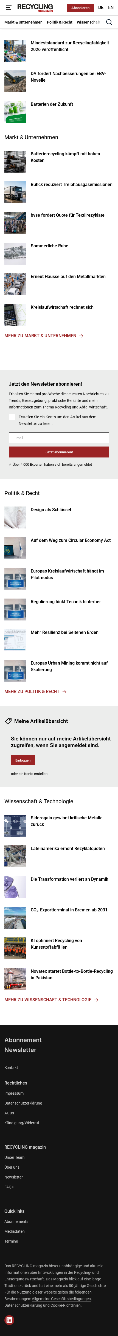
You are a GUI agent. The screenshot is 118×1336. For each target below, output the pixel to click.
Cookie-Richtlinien (65, 1305)
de (100, 7)
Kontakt (11, 1067)
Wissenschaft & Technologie (38, 801)
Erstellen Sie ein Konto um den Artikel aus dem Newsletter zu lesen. (57, 420)
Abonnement (23, 1039)
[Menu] (8, 7)
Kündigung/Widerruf (21, 1123)
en (111, 7)
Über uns (11, 1167)
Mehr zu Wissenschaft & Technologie (47, 999)
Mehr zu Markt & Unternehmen (40, 335)
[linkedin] (9, 1320)
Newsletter (20, 1049)
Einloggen (22, 760)
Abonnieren (80, 8)
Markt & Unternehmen (31, 137)
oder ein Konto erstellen (29, 774)
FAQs (8, 1187)
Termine (11, 1241)
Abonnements (16, 1221)
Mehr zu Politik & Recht (32, 691)
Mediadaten (14, 1231)
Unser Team (14, 1157)
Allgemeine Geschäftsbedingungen (61, 1299)
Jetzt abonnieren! (59, 452)
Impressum (14, 1093)
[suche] (109, 22)
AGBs (9, 1113)
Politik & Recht (22, 493)
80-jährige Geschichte (87, 1285)
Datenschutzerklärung (23, 1103)
